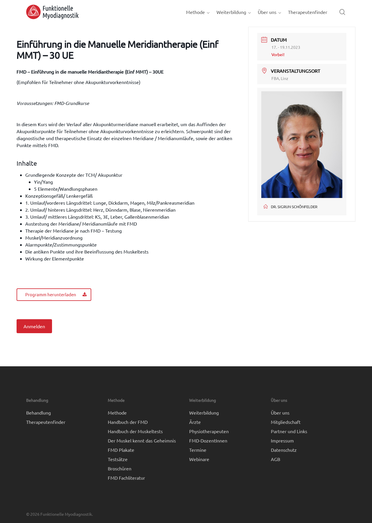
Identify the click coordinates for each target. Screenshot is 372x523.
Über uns (280, 412)
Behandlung (38, 412)
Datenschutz (284, 450)
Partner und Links (289, 431)
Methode (117, 412)
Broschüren (119, 468)
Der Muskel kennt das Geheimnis (142, 440)
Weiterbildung (204, 412)
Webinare (199, 459)
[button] (54, 294)
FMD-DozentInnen (208, 440)
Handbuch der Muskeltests (135, 431)
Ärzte (195, 422)
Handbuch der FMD (128, 422)
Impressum (282, 440)
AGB (275, 459)
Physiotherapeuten (209, 431)
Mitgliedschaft (286, 422)
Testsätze (118, 459)
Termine (197, 450)
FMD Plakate (121, 450)
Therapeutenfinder (45, 422)
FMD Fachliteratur (126, 478)
